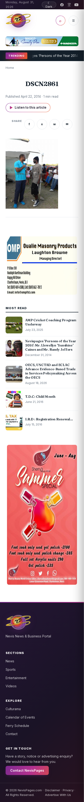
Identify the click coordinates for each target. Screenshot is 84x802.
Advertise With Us (58, 795)
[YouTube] (76, 5)
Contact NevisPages (27, 770)
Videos (11, 686)
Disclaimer (52, 790)
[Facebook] (62, 5)
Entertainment (16, 678)
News (10, 661)
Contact (12, 734)
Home (10, 67)
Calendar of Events (20, 717)
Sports (11, 669)
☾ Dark (49, 5)
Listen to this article (28, 107)
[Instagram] (69, 5)
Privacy (68, 790)
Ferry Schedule (17, 726)
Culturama (13, 709)
